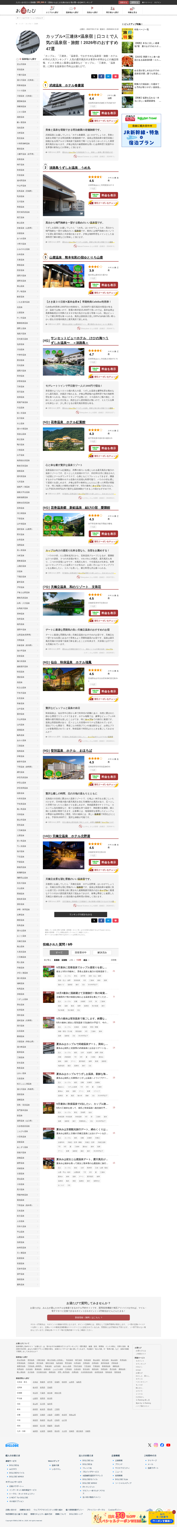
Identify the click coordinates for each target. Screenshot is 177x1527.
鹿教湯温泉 (21, 561)
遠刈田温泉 (21, 180)
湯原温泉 (20, 1094)
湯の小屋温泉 (22, 429)
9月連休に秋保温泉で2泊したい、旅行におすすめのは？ (89, 737)
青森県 (42, 1382)
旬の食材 (71, 1010)
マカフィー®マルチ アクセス (94, 1492)
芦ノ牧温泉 (21, 291)
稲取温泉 (20, 793)
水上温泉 (20, 423)
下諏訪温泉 (21, 577)
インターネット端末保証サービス (23, 1490)
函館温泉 (20, 117)
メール (150, 1464)
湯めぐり (61, 984)
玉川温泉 (20, 201)
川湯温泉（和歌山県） (26, 1041)
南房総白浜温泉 (23, 460)
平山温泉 (20, 1232)
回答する (123, 2)
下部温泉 (20, 518)
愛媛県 (49, 1426)
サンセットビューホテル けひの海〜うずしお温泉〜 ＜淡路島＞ (80, 340)
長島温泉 (20, 925)
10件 (110, 98)
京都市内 (61, 1142)
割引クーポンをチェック (105, 121)
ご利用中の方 (150, 1455)
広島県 (57, 1420)
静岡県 (35, 1409)
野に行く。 (140, 1388)
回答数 (64, 960)
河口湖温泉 (21, 513)
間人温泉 (20, 962)
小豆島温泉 (21, 1137)
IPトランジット (89, 1487)
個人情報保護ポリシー (75, 1509)
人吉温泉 (20, 1221)
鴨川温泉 (20, 444)
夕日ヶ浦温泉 (22, 973)
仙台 (90, 1112)
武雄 (59, 1057)
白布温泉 (20, 254)
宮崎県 (71, 1431)
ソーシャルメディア (123, 1483)
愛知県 (49, 1409)
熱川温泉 (20, 851)
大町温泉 (20, 555)
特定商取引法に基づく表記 (16, 1514)
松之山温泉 (21, 687)
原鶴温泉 (20, 1158)
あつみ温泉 (21, 238)
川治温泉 (20, 349)
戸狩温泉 (20, 587)
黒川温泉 (20, 1189)
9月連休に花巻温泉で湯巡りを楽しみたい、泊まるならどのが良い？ (94, 494)
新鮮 (87, 1095)
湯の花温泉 (21, 978)
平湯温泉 (20, 862)
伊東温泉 (20, 756)
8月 (81, 1057)
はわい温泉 (21, 1073)
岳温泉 (19, 307)
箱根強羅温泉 (22, 497)
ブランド (118, 1464)
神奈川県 (58, 1393)
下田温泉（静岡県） (25, 767)
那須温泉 (20, 360)
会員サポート (153, 1468)
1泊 (90, 1065)
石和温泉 (20, 508)
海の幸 (79, 1095)
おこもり (61, 1185)
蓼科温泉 (20, 582)
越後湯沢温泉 (22, 666)
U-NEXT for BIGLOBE (18, 1497)
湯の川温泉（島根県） (26, 1089)
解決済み (102, 952)
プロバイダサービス (91, 1471)
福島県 (78, 1382)
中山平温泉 (21, 186)
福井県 (49, 1404)
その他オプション (16, 1501)
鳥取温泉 (20, 1068)
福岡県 (35, 1431)
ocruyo (138, 1370)
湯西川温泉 (21, 371)
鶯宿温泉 (20, 149)
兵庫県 (89, 1082)
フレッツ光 (87, 1468)
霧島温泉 (20, 1284)
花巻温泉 (20, 159)
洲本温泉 (20, 1015)
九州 (82, 1052)
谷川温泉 (20, 418)
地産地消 (61, 1065)
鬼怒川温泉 (21, 334)
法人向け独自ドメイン (92, 1497)
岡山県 (49, 1420)
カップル (68, 976)
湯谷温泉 (20, 904)
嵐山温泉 (20, 946)
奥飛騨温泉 (21, 872)
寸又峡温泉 (21, 830)
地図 (93, 106)
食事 (79, 1006)
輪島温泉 (20, 735)
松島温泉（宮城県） (25, 191)
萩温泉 (19, 1115)
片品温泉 (20, 408)
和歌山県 (72, 1415)
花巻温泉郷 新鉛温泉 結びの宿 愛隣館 (80, 507)
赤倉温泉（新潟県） (25, 645)
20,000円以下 (93, 984)
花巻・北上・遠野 (64, 980)
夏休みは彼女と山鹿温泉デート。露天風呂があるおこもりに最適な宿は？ (90, 324)
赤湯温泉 (20, 233)
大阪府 (49, 1415)
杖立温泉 (20, 1216)
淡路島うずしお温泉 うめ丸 (70, 167)
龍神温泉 (20, 1052)
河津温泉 (20, 814)
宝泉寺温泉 (21, 1269)
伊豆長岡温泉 (22, 788)
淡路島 (97, 1082)
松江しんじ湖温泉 (24, 1084)
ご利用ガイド (141, 1354)
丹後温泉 (20, 968)
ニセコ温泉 (21, 112)
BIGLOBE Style (121, 1479)
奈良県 (64, 1415)
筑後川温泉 (21, 1152)
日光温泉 (20, 365)
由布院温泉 (21, 1248)
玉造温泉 (20, 1078)
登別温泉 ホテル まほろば (71, 750)
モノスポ (139, 1385)
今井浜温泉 (21, 798)
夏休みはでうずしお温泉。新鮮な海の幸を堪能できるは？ (90, 242)
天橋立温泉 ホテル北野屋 (71, 836)
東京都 (49, 1393)
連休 (98, 980)
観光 (72, 1006)
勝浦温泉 (20, 1036)
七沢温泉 (20, 482)
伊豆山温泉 (21, 783)
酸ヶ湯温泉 (21, 122)
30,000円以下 (83, 1036)
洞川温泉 (20, 1026)
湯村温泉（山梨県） (25, 529)
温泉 (105, 980)
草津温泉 (20, 376)
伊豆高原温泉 (22, 777)
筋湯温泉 (20, 1258)
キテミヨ (139, 1379)
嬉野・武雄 (99, 1052)
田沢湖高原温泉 (23, 212)
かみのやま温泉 (23, 249)
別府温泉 (20, 1242)
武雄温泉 (20, 1168)
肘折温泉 (20, 270)
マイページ (148, 2)
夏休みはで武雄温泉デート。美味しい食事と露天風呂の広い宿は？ (91, 152)
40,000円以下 (101, 1121)
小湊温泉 (20, 450)
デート (73, 1061)
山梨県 (35, 1398)
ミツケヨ (139, 1394)
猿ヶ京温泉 (21, 413)
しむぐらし (56, 1469)
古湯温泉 (20, 1174)
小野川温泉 (21, 244)
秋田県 (64, 1382)
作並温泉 (20, 175)
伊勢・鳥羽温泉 (23, 909)
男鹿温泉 (20, 207)
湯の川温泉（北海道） (26, 80)
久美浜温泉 (21, 952)
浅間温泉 (20, 545)
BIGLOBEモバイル (16, 1472)
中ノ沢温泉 (21, 318)
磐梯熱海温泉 (22, 323)
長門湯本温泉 (22, 1110)
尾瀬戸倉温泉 (22, 402)
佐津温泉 (20, 1010)
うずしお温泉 (22, 999)
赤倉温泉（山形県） (25, 228)
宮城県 (83, 1112)
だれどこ (139, 1367)
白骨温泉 (20, 540)
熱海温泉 (20, 751)
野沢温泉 (20, 534)
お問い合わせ (11, 1509)
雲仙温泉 (20, 1179)
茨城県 (49, 1387)
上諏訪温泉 (21, 566)
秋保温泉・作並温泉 (65, 1116)
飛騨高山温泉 (22, 878)
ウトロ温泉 (21, 91)
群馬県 (42, 1387)
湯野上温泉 (21, 328)
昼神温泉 (20, 614)
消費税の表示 (25, 1509)
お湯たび (139, 1373)
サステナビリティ (122, 1468)
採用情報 (118, 1475)
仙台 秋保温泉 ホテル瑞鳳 (71, 662)
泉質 (74, 1181)
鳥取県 (35, 1420)
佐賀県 (89, 1052)
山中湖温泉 (21, 524)
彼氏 (75, 1052)
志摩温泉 (20, 915)
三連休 (91, 980)
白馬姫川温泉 (22, 608)
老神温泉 (20, 397)
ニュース (118, 1471)
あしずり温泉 (22, 1147)
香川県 (42, 1426)
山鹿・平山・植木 (64, 1172)
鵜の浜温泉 (21, 661)
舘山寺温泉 (21, 820)
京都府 (83, 1001)
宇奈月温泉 (21, 693)
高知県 (57, 1426)
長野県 (42, 1398)
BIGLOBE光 (14, 1465)
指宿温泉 (20, 1279)
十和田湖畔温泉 (23, 143)
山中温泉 (20, 709)
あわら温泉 (21, 740)
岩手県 (83, 976)
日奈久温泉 (21, 1226)
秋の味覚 (95, 1006)
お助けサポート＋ (16, 1486)
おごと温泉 (21, 936)
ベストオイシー (142, 1382)
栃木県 (35, 1387)
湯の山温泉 (21, 930)
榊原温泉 (20, 920)
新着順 (56, 960)
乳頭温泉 (20, 196)
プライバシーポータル (96, 1509)
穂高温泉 (20, 624)
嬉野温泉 (20, 1163)
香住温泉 (20, 1005)
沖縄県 (87, 1431)
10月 (90, 1001)
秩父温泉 (20, 439)
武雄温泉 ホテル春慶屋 (66, 85)
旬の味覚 (61, 1010)
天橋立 (97, 1138)
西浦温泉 (20, 894)
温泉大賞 (55, 1465)
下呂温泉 (20, 857)
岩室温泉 (20, 656)
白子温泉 (20, 455)
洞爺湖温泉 (21, 106)
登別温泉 (20, 69)
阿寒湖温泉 (21, 85)
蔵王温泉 (20, 217)
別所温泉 (20, 619)
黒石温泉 (20, 138)
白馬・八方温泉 (23, 603)
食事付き (97, 1181)
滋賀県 (35, 1415)
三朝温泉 (20, 1057)
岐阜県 (42, 1409)
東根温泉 (20, 265)
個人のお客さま (13, 1455)
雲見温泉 (20, 825)
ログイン (157, 2)
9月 (84, 980)
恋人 (59, 976)
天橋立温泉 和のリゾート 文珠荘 (76, 587)
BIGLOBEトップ (76, 1514)
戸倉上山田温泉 (23, 592)
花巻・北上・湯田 (95, 976)
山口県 (64, 1420)
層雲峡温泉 (21, 101)
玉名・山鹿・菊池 (101, 1168)
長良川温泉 (21, 883)
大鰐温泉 (20, 133)
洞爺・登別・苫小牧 (65, 1031)
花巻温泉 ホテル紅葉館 (68, 422)
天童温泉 (20, 260)
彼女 (75, 1168)
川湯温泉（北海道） (25, 96)
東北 (75, 976)
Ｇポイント (140, 1361)
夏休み (101, 1057)
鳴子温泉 (20, 165)
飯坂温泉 (20, 297)
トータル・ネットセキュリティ (22, 1493)
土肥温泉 (20, 835)
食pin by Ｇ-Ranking (143, 1403)
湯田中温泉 (21, 629)
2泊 (83, 984)
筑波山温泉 (21, 434)
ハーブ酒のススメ (142, 1406)
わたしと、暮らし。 (143, 1376)
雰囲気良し (83, 1121)
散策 (96, 1061)
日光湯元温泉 (22, 339)
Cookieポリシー (115, 1509)
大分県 (64, 1431)
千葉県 (42, 1393)
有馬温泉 (20, 989)
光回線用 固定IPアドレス (93, 1475)
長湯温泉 (20, 1263)
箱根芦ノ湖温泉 (23, 487)
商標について (60, 1514)
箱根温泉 (20, 471)
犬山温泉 (20, 888)
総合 (85, 960)
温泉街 (76, 1065)
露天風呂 (82, 1061)
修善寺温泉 (21, 762)
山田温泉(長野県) (24, 635)
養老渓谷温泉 (22, 466)
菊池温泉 (20, 1200)
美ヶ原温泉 (21, 550)
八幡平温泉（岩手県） (26, 154)
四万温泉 (20, 392)
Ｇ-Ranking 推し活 (143, 1400)
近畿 (75, 1001)
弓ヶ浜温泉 (21, 846)
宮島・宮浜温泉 (23, 1105)
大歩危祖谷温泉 (23, 1126)
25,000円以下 (102, 1095)
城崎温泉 (20, 983)
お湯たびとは (141, 1351)
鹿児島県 (79, 1431)
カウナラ (139, 1391)
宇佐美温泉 (21, 804)
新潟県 (49, 1398)
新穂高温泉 (21, 867)
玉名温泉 (20, 1211)
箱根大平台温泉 (23, 492)
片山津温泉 (21, 719)
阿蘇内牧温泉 (22, 1195)
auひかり (13, 1469)
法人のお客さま (86, 1455)
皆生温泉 (20, 1063)
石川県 (42, 1404)
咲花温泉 (20, 672)
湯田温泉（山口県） (25, 1121)
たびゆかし (140, 1397)
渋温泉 (19, 571)
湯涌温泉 (20, 730)
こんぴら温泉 (22, 1131)
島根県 (42, 1420)
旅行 (77, 984)
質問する (134, 2)
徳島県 (35, 1426)
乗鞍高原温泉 (22, 598)
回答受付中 (81, 952)
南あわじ (61, 1087)
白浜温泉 (20, 1031)
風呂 (69, 1065)
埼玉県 (35, 1393)
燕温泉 (19, 682)
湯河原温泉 (21, 476)
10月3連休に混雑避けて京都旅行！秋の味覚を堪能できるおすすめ (89, 901)
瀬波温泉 (20, 677)
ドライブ (97, 1091)
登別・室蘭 (94, 1027)
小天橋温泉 (21, 957)
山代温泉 (20, 725)
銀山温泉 (20, 223)
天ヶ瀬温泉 (21, 1253)
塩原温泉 (20, 344)
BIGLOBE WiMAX (16, 1476)
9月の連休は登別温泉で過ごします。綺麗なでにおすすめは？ (91, 822)
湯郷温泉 (20, 1100)
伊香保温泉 (21, 381)
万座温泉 (20, 386)
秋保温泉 (20, 170)
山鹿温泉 (20, 1237)
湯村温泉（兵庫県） (25, 1020)
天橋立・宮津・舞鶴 (75, 1142)
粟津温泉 (20, 714)
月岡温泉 (20, 640)
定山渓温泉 (21, 64)
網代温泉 (20, 772)
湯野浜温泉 (21, 281)
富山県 (35, 1404)
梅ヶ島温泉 (21, 809)
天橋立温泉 (21, 941)
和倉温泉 (20, 703)
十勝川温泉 (21, 75)
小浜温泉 (20, 1184)
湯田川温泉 (21, 275)
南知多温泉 (21, 899)
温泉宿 (70, 984)
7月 (75, 1057)
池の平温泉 (21, 651)
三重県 (57, 1409)
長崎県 (49, 1431)
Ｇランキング (141, 1364)
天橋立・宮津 (89, 1142)
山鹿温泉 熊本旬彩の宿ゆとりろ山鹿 (76, 257)
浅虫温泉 (20, 128)
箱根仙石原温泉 (23, 503)
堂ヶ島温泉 (21, 841)
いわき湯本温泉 (23, 302)
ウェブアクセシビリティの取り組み (48, 1509)
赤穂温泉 (20, 994)
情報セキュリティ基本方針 (41, 1514)
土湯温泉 (20, 312)
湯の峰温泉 (21, 1047)
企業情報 (115, 1455)
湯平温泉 (20, 1274)
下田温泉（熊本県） (25, 1205)
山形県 (71, 1382)
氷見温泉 (20, 698)
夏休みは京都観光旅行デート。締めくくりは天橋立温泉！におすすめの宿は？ (95, 649)
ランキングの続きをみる (80, 914)
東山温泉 (20, 286)
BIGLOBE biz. (88, 1460)
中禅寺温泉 (21, 355)
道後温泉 (20, 1142)
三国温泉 (20, 746)
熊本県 (89, 1168)
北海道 (76, 1027)
